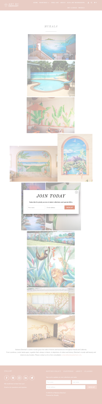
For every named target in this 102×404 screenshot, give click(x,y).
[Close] (76, 192)
